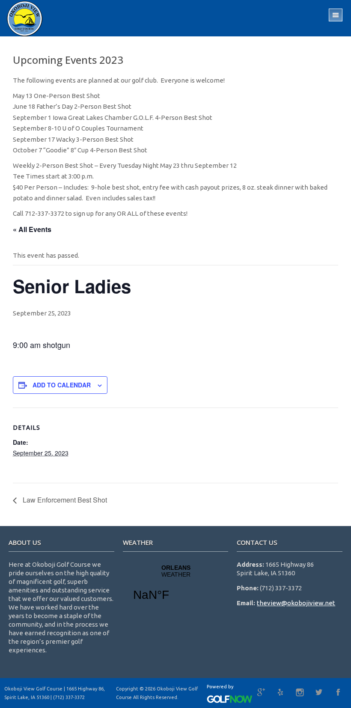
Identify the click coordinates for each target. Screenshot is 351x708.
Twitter (318, 692)
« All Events (32, 229)
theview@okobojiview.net (296, 603)
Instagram (299, 692)
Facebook (338, 692)
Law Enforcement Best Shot (64, 500)
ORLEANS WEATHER (176, 588)
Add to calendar (62, 385)
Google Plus (261, 692)
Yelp (280, 692)
